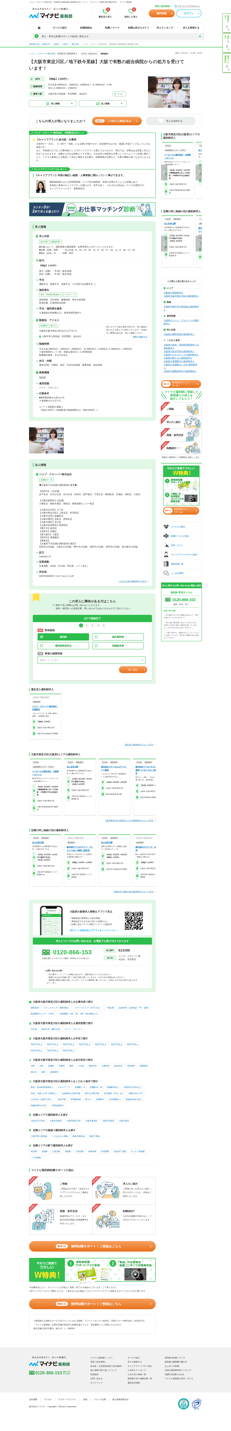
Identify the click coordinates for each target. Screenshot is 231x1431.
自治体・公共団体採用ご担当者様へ (106, 1366)
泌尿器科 (54, 1072)
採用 (85, 1399)
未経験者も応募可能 (71, 1093)
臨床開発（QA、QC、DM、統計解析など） (80, 1014)
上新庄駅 (56, 1151)
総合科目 (118, 1066)
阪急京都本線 (79, 1136)
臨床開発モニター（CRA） (43, 1014)
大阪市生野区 (108, 1121)
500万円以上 (100, 1044)
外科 (41, 1066)
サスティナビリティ (67, 1399)
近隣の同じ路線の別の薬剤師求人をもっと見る (133, 892)
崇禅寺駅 (92, 1151)
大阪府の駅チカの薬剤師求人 (178, 358)
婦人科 (34, 1072)
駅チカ (54, 326)
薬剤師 (63, 636)
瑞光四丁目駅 (120, 1151)
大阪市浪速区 (56, 1121)
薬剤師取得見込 (63, 645)
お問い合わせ (96, 1378)
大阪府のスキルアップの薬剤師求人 (181, 354)
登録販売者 (118, 645)
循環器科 (144, 1066)
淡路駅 (44, 1151)
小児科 (81, 1066)
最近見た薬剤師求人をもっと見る (139, 745)
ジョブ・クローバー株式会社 (42, 53)
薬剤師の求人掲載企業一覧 (140, 1378)
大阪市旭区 (124, 1121)
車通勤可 (44, 326)
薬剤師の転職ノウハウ (175, 1358)
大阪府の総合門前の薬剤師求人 (179, 351)
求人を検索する (191, 27)
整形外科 (93, 1066)
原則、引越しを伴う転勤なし (44, 1093)
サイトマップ (96, 1383)
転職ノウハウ (112, 27)
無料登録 (162, 13)
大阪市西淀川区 (73, 1121)
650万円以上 (36, 1050)
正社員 (34, 1029)
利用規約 (94, 1374)
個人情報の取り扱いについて (103, 1370)
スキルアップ (70, 295)
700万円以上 (52, 1050)
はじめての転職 (172, 1366)
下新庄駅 (80, 1151)
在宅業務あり (115, 1099)
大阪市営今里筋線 (39, 1136)
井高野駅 (105, 1151)
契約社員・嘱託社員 (50, 1029)
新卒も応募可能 (92, 1093)
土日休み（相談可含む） (42, 1099)
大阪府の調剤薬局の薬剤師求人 (179, 334)
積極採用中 (56, 242)
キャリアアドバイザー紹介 (140, 1366)
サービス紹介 (60, 27)
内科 (33, 1066)
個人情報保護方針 (120, 1399)
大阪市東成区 (91, 1121)
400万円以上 (68, 1044)
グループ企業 (100, 1399)
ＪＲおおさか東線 (60, 1136)
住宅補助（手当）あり (114, 1093)
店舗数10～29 (46, 480)
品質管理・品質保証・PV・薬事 (133, 1008)
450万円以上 (84, 1044)
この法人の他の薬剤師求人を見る (132, 581)
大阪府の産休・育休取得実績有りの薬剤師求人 (181, 346)
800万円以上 (68, 1050)
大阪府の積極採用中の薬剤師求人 (180, 371)
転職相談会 (86, 27)
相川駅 (34, 1151)
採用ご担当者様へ (163, 6)
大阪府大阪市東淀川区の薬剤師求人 (181, 296)
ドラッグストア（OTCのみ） (88, 1008)
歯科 (43, 1072)
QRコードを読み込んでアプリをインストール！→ (94, 930)
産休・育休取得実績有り (50, 295)
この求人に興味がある (114, 121)
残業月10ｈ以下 (136, 1093)
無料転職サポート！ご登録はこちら (89, 1246)
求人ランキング (165, 27)
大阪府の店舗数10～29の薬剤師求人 (180, 366)
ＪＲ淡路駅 (36, 1157)
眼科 (71, 1066)
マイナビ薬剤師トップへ (101, 1358)
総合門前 (44, 242)
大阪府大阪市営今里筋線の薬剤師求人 (181, 308)
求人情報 (55, 103)
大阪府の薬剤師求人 (173, 292)
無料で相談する (140, 337)
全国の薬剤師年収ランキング (178, 1370)
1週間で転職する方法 (174, 1374)
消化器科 (131, 1066)
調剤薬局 (35, 1008)
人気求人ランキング (137, 1370)
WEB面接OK (57, 1105)
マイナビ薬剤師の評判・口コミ (179, 1378)
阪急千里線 (94, 1136)
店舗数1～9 (80, 1087)
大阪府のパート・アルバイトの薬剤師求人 (181, 322)
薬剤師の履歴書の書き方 (176, 1362)
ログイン (189, 13)
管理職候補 (76, 1099)
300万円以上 (36, 1044)
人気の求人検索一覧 (137, 1374)
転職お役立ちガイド (138, 27)
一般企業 (110, 1008)
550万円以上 (116, 1044)
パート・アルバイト (73, 1029)
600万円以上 (132, 1044)
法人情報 (105, 103)
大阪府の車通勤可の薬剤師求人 (179, 361)
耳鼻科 (62, 1066)
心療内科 (106, 1066)
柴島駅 (68, 1151)
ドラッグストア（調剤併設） (57, 1008)
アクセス (119, 94)
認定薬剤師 (118, 636)
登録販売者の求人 (134, 1099)
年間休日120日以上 (132, 1087)
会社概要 (33, 1399)
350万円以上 (52, 1044)
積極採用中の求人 (39, 1105)
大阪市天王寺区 (38, 1121)
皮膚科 (51, 1066)
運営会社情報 (134, 1383)
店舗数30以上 (113, 1087)
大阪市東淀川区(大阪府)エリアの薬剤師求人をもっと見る (129, 820)
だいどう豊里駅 (138, 1151)
